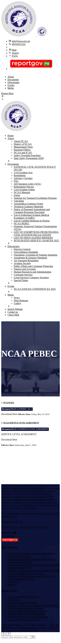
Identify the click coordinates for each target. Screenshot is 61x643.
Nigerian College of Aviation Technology (28, 616)
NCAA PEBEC (22, 223)
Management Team (23, 147)
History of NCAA (23, 144)
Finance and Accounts (25, 269)
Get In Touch (7, 536)
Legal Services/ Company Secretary (31, 277)
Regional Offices (22, 149)
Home (11, 135)
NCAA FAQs (8, 402)
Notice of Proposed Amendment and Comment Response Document (32, 211)
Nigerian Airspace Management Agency (27, 611)
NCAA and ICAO (23, 152)
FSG (16, 181)
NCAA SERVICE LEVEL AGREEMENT (21, 423)
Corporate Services (23, 274)
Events (11, 85)
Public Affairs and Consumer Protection (33, 266)
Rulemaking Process (24, 186)
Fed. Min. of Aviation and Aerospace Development (33, 605)
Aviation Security (22, 263)
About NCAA (21, 141)
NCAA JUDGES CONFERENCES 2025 (35, 289)
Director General (22, 249)
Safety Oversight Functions (27, 155)
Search (15, 53)
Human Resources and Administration (32, 272)
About (11, 76)
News (17, 297)
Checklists (19, 201)
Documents (13, 79)
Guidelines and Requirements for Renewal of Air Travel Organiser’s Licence (32, 577)
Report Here (7, 93)
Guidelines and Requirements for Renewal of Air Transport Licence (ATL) (32, 560)
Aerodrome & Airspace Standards (30, 257)
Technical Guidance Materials (28, 206)
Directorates (13, 82)
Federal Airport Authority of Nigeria (25, 608)
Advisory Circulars (23, 178)
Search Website (15, 309)
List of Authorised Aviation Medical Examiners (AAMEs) (31, 216)
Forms (17, 195)
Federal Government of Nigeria (23, 602)
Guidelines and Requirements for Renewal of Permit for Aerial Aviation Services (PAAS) (33, 572)
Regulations (19, 175)
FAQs (15, 56)
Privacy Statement (28, 627)
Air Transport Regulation (26, 260)
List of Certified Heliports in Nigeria (32, 220)
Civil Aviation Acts (23, 172)
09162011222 (18, 44)
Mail (14, 50)
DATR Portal (14, 599)
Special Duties (21, 280)
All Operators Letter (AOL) (27, 184)
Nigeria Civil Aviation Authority (23, 371)
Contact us (13, 312)
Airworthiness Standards (26, 252)
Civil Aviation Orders (24, 189)
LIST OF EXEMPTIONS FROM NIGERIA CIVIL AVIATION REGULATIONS (36, 233)
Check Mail (13, 314)
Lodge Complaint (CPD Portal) (23, 597)
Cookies (43, 627)
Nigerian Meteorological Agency (24, 619)
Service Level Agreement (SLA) (23, 630)
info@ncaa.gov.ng (21, 41)
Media (11, 88)
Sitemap (11, 584)
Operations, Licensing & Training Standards (35, 255)
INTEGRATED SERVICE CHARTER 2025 (36, 240)
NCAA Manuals (22, 192)
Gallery (17, 303)
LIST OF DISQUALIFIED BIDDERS (33, 237)
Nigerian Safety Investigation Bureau (26, 614)
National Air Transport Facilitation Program (35, 198)
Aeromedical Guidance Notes (28, 203)
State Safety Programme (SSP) (29, 158)
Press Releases (21, 300)
